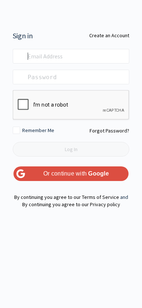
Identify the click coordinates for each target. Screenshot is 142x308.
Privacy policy (105, 204)
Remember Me (38, 130)
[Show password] (122, 77)
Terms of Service (100, 197)
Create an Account (109, 35)
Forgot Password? (109, 130)
